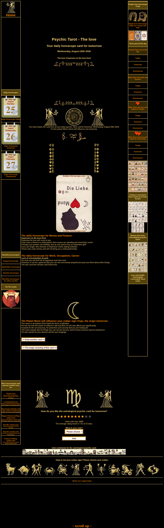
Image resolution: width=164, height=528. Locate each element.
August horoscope (10, 261)
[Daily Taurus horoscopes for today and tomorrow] (24, 475)
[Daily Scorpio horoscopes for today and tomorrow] (101, 475)
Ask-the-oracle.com (11, 433)
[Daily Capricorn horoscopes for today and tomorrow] (127, 475)
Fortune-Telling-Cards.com (11, 441)
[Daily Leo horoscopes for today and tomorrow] (63, 475)
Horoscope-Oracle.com (10, 410)
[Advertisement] (10, 53)
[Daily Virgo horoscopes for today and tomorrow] (76, 475)
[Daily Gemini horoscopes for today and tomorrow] (37, 475)
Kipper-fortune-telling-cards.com (11, 418)
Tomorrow (138, 65)
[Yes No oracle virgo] (11, 307)
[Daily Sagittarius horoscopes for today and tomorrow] (114, 475)
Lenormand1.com (11, 403)
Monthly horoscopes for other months (10, 280)
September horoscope (11, 267)
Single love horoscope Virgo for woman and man (138, 25)
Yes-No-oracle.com (11, 426)
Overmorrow (138, 71)
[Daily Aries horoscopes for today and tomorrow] (11, 475)
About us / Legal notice (82, 481)
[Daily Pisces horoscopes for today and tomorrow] (153, 475)
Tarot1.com (10, 396)
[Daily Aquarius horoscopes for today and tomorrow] (140, 475)
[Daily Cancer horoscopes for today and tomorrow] (50, 475)
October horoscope (11, 273)
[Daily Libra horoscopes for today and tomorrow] (88, 475)
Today (137, 58)
